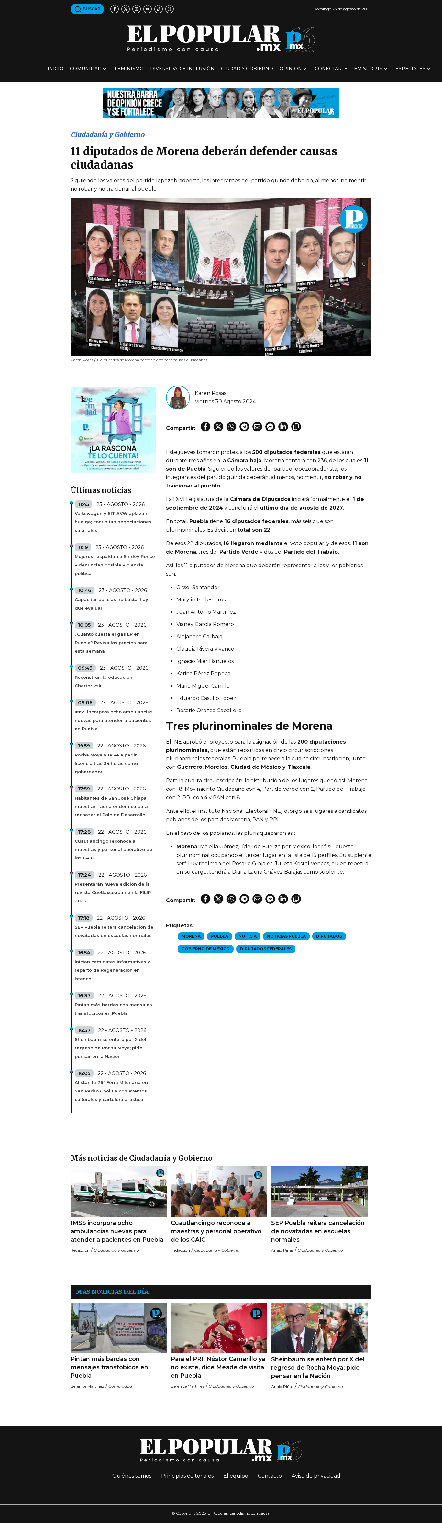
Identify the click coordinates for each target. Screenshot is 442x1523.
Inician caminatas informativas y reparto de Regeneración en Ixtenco (112, 970)
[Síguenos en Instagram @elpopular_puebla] (136, 9)
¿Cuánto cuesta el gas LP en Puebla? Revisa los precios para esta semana (111, 643)
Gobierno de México (206, 948)
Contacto (270, 1476)
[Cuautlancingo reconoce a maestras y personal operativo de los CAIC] (219, 1191)
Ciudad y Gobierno (247, 69)
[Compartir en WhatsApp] (231, 426)
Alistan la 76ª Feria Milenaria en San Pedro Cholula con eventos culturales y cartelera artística (111, 1091)
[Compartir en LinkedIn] (283, 426)
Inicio (55, 69)
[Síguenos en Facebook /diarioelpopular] (114, 9)
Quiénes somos (131, 1476)
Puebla (219, 936)
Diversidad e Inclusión (182, 69)
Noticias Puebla (286, 936)
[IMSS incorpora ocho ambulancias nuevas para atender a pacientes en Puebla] (119, 1191)
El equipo (235, 1476)
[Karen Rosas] (178, 397)
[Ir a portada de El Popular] (221, 38)
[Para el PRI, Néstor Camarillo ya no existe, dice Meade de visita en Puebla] (219, 1328)
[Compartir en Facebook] (205, 426)
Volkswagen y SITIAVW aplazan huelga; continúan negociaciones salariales (113, 522)
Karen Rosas (210, 393)
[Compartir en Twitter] (218, 426)
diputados (329, 936)
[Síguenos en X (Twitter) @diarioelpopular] (125, 9)
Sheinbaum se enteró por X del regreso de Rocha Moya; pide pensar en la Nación (110, 1048)
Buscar (91, 8)
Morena (191, 936)
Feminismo (129, 69)
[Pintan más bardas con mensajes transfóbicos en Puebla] (119, 1328)
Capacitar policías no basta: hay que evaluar (111, 603)
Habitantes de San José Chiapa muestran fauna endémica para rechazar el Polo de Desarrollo (111, 806)
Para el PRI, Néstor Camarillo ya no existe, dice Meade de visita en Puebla (218, 1367)
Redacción (80, 1250)
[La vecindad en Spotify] (113, 430)
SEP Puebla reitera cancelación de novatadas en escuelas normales (114, 931)
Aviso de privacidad (316, 1476)
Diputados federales (266, 948)
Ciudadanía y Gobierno (107, 134)
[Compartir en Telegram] (244, 426)
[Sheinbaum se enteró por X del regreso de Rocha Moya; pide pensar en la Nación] (319, 1328)
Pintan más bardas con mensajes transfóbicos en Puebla (113, 1009)
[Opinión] (221, 102)
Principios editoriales (187, 1476)
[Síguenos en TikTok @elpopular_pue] (158, 9)
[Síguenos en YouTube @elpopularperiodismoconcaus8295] (147, 9)
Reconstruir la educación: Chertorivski (104, 681)
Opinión (291, 69)
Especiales (410, 69)
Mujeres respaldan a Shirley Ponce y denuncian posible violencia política (115, 565)
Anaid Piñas (282, 1250)
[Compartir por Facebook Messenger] (270, 426)
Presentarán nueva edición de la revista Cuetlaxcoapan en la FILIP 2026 (113, 892)
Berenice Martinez (87, 1386)
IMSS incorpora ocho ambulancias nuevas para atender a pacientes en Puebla (114, 720)
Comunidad (86, 69)
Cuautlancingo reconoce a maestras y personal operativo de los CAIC (113, 849)
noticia (247, 936)
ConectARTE (331, 69)
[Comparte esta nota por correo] (257, 426)
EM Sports (368, 69)
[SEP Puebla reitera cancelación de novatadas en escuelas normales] (319, 1191)
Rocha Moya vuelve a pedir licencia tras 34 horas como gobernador (106, 763)
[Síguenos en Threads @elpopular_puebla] (169, 9)
